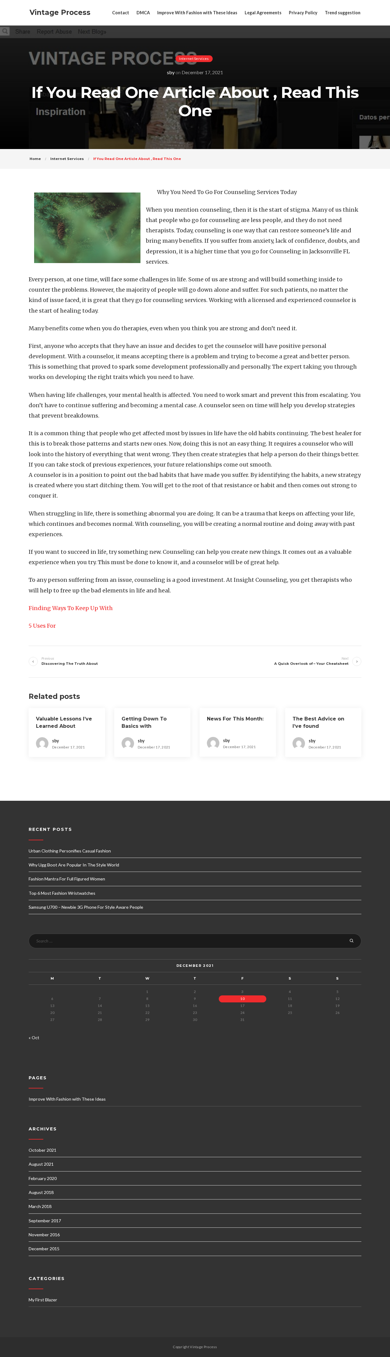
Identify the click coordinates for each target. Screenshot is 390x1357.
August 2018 (41, 1192)
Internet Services (194, 59)
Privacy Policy (303, 12)
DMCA (143, 12)
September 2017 (45, 1220)
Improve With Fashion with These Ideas (197, 12)
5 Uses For (42, 625)
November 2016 (44, 1234)
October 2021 (42, 1150)
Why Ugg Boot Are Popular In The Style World (74, 864)
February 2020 (43, 1178)
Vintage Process (60, 12)
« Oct (34, 1037)
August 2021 (41, 1164)
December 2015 (44, 1248)
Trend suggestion (342, 12)
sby (171, 72)
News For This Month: (235, 719)
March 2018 (40, 1206)
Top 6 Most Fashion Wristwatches (62, 893)
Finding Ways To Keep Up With (71, 608)
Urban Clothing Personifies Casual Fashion (70, 850)
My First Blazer (43, 1299)
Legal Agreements (263, 12)
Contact (120, 12)
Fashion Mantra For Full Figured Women (67, 878)
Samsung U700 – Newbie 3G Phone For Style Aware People (86, 907)
